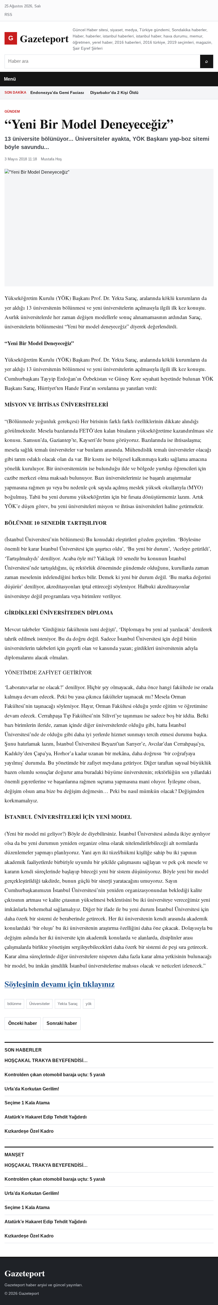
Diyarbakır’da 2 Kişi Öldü (114, 92)
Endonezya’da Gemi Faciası (57, 92)
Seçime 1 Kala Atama (27, 1102)
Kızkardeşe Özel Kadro (29, 1131)
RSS (8, 14)
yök (89, 1004)
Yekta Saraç (68, 1004)
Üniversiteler (39, 1004)
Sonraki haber (62, 1023)
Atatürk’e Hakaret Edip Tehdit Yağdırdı (46, 1117)
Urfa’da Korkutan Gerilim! (32, 1088)
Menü (10, 79)
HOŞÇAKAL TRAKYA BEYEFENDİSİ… (46, 1060)
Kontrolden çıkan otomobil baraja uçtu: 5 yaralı (55, 1074)
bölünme (14, 1004)
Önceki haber (22, 1023)
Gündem (12, 112)
